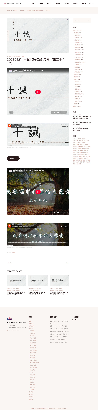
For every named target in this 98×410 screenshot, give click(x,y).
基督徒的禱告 (77, 52)
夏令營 (79, 148)
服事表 (74, 154)
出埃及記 (76, 84)
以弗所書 (76, 35)
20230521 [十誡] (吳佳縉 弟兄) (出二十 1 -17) (24, 147)
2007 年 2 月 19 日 (77, 115)
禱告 (84, 156)
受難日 (81, 144)
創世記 (76, 86)
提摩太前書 (77, 59)
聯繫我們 (31, 399)
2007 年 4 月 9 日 (76, 127)
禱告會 (88, 156)
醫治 (74, 164)
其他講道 (13, 56)
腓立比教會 (77, 72)
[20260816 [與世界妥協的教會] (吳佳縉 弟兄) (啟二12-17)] (16, 280)
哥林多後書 (77, 45)
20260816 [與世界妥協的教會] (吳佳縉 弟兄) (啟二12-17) (16, 293)
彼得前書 (76, 89)
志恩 (23, 56)
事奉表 (83, 139)
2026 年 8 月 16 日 (11, 288)
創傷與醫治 (77, 42)
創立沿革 (31, 326)
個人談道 (76, 81)
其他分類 (76, 74)
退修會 (75, 104)
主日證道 (22, 10)
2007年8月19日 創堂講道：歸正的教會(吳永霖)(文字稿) (82, 117)
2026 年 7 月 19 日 (32, 288)
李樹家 (79, 154)
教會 (81, 152)
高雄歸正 (31, 323)
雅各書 (76, 99)
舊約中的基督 (77, 94)
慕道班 (86, 150)
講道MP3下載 (13, 158)
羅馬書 (76, 67)
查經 (83, 154)
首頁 (30, 321)
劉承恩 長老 (76, 144)
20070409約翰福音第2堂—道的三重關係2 (81, 129)
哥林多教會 (77, 47)
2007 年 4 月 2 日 (76, 121)
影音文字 (15, 10)
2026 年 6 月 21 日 (54, 288)
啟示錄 (74, 148)
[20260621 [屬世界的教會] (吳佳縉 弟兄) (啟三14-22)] (59, 280)
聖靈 (74, 160)
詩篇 (77, 162)
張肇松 (81, 150)
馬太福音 (76, 101)
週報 (84, 162)
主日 (74, 139)
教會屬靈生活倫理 (79, 62)
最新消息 (75, 106)
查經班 (75, 79)
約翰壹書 (76, 64)
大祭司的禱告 (77, 54)
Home (8, 10)
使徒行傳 (76, 37)
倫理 (74, 143)
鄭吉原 (88, 162)
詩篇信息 (76, 96)
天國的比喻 (77, 57)
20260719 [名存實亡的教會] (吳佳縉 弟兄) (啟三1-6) (36, 293)
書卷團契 (76, 77)
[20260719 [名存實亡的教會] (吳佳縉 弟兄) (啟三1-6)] (38, 280)
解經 (74, 162)
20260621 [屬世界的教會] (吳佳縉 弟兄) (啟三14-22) (59, 293)
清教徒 (80, 156)
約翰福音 (76, 91)
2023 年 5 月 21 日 (8, 35)
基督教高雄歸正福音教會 (11, 147)
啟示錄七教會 (77, 50)
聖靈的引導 (77, 69)
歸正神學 (75, 156)
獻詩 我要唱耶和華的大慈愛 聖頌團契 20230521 (24, 247)
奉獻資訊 (31, 394)
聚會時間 (31, 397)
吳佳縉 (13, 253)
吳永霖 (74, 146)
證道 (81, 162)
